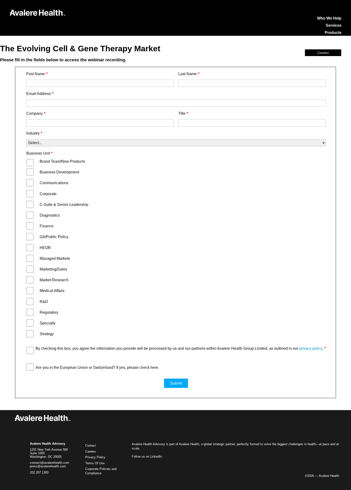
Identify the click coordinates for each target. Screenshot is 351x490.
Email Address (39, 94)
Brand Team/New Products (62, 161)
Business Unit (39, 153)
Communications (54, 183)
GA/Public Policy (54, 237)
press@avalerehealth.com (48, 466)
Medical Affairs (52, 291)
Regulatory (49, 312)
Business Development (59, 172)
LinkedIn (156, 456)
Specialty (47, 323)
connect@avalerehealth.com (49, 462)
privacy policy (310, 348)
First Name (37, 74)
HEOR (45, 248)
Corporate (48, 194)
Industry (34, 133)
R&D (44, 302)
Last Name (188, 74)
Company (35, 113)
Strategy (47, 334)
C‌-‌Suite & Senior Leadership (64, 205)
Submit (176, 383)
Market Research (54, 280)
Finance (46, 226)
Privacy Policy (95, 457)
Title (183, 113)
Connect (323, 53)
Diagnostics (50, 215)
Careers (90, 451)
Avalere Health (189, 444)
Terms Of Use (95, 463)
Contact (90, 445)
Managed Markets (55, 258)
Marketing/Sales (53, 269)
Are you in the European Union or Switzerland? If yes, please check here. (97, 367)
